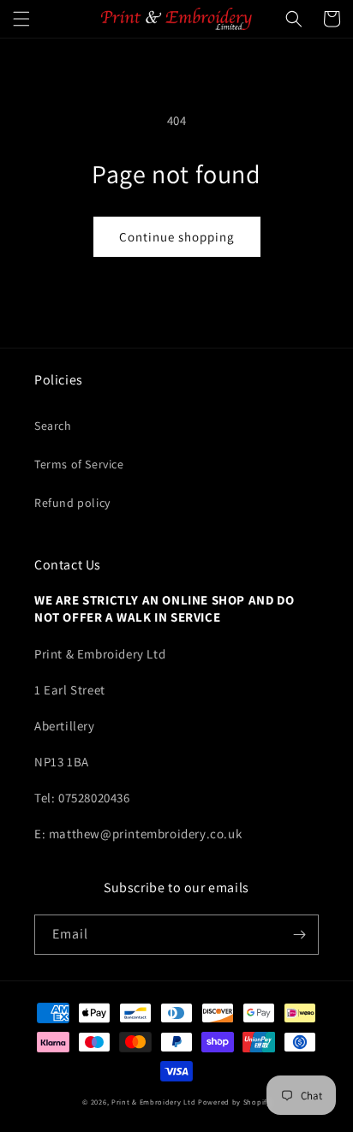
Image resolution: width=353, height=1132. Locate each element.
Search (53, 425)
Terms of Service (79, 464)
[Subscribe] (299, 935)
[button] (21, 19)
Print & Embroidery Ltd (153, 1101)
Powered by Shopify (234, 1101)
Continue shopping (177, 237)
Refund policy (72, 502)
